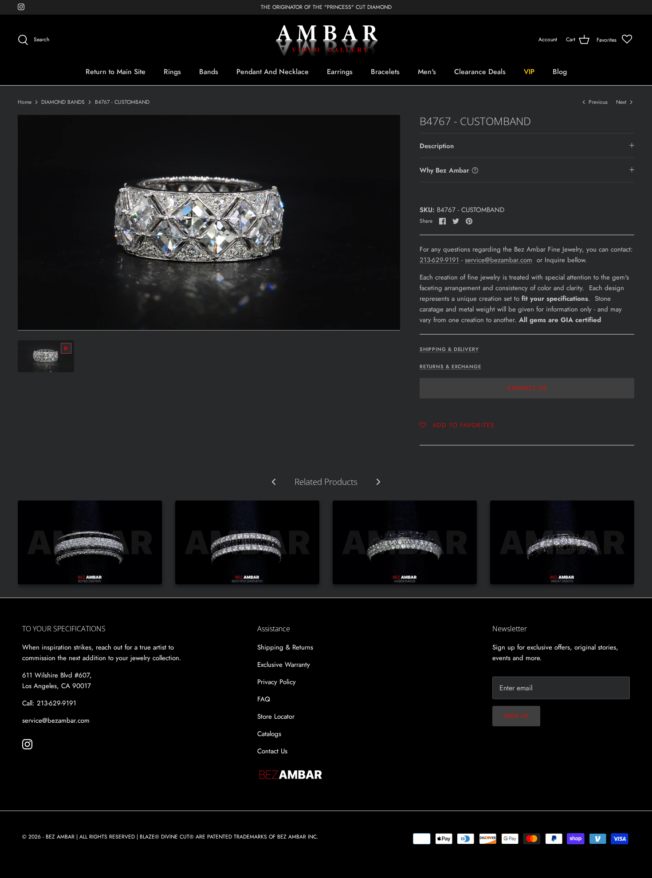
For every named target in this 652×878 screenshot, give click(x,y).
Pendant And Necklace (272, 72)
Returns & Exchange (450, 366)
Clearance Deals (480, 72)
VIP (529, 72)
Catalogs (269, 734)
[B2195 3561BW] (90, 542)
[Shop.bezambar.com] (326, 40)
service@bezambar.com (498, 260)
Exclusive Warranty (283, 664)
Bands (208, 72)
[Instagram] (21, 7)
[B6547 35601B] (562, 542)
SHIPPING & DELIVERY (449, 349)
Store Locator (276, 716)
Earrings (340, 72)
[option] (209, 223)
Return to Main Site (115, 72)
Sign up (516, 716)
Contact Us (526, 388)
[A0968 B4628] (405, 542)
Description (437, 146)
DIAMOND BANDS (63, 102)
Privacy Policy (276, 682)
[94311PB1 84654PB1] (247, 542)
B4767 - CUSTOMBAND (122, 102)
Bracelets (385, 72)
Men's (427, 72)
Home (24, 102)
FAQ (263, 699)
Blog (560, 72)
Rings (172, 72)
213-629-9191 (439, 260)
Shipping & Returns (285, 647)
